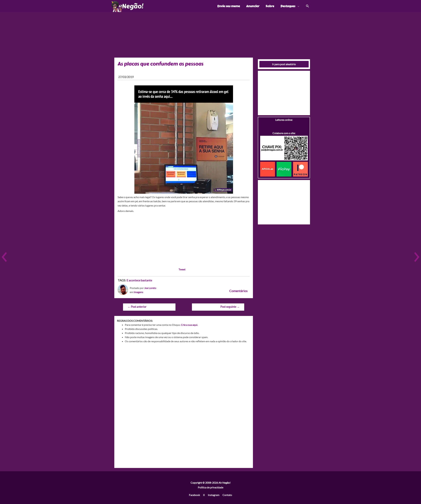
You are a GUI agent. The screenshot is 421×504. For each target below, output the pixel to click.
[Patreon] (300, 168)
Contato (227, 494)
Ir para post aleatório (284, 64)
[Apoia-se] (268, 168)
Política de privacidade (210, 487)
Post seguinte (230, 306)
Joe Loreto (150, 287)
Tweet (182, 269)
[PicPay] (285, 168)
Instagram (213, 494)
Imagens (138, 292)
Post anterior (137, 306)
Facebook (194, 494)
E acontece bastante (139, 280)
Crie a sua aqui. (189, 324)
